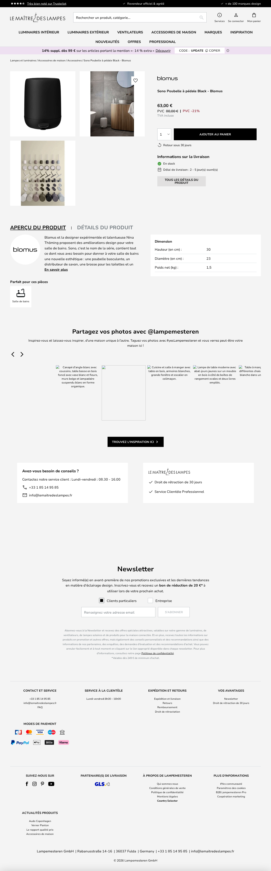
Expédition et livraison (167, 698)
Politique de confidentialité (157, 653)
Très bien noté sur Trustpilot (46, 3)
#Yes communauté (231, 783)
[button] (42, 173)
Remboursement (167, 707)
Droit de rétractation (167, 711)
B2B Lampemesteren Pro (231, 792)
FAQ (40, 707)
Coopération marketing (231, 796)
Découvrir (163, 50)
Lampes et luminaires (23, 60)
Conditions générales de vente (167, 788)
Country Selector (167, 800)
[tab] (41, 227)
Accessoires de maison (51, 60)
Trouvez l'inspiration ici (133, 442)
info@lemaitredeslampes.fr (50, 495)
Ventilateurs (130, 32)
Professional (162, 41)
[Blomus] (178, 78)
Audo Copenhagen (40, 821)
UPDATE (199, 50)
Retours (167, 703)
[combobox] (139, 17)
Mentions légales (167, 796)
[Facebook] (27, 784)
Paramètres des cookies (231, 788)
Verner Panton (40, 825)
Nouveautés (107, 41)
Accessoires (74, 60)
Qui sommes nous (167, 783)
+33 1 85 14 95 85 (44, 487)
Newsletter (231, 698)
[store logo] (37, 17)
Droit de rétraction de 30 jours (231, 703)
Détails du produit (105, 227)
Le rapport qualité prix (39, 829)
